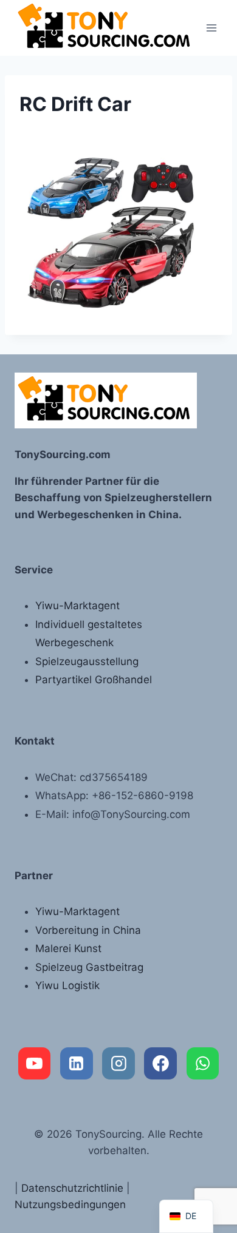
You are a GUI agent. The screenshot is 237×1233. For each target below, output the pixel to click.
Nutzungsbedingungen (70, 1204)
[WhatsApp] (203, 1063)
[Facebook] (160, 1063)
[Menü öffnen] (211, 27)
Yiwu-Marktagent (77, 606)
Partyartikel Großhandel (93, 680)
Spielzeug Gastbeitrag (89, 967)
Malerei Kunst (68, 948)
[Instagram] (118, 1063)
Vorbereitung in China (88, 930)
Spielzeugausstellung (87, 661)
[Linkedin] (76, 1063)
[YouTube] (34, 1063)
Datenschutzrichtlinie (72, 1188)
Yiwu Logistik (67, 985)
